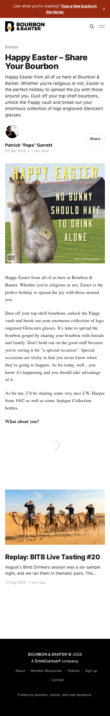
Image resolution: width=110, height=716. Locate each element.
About (20, 671)
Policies (74, 671)
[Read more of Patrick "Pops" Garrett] (12, 131)
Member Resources (46, 671)
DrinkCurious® (48, 661)
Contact (58, 680)
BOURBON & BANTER (47, 654)
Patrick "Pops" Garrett (28, 145)
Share (95, 138)
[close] (104, 9)
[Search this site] (92, 26)
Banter (11, 46)
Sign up (91, 671)
